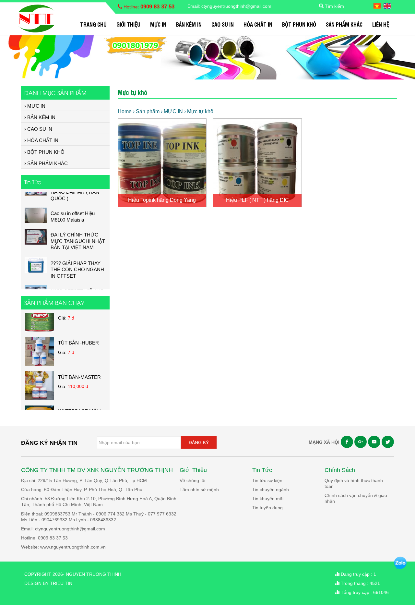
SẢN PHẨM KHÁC (344, 24)
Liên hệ (380, 24)
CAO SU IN (222, 24)
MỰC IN (158, 24)
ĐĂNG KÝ (199, 442)
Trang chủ (93, 24)
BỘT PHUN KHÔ (299, 24)
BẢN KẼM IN (189, 24)
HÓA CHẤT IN (257, 24)
